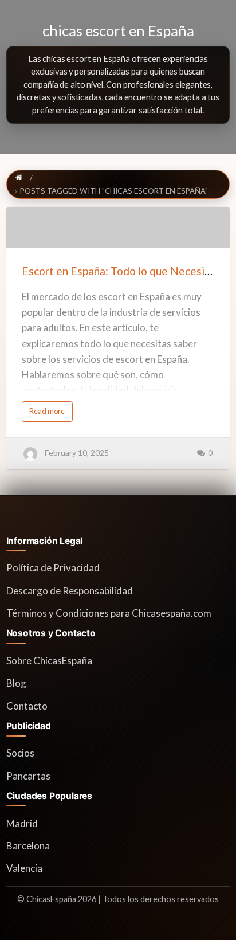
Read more (51, 414)
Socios (20, 753)
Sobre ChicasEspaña (49, 661)
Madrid (22, 823)
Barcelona (28, 846)
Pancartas (28, 776)
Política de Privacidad (53, 568)
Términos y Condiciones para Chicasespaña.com (108, 613)
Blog (16, 683)
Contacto (27, 706)
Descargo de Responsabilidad (69, 591)
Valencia (24, 868)
